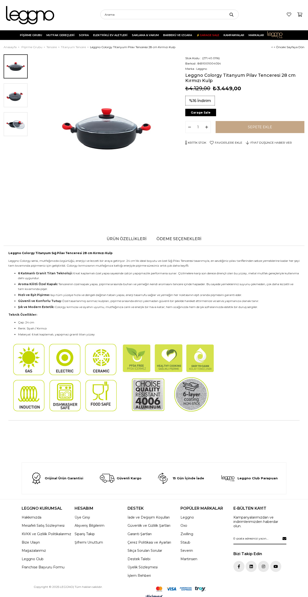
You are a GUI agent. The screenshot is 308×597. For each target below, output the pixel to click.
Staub (185, 542)
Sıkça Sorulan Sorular (145, 550)
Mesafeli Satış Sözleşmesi (43, 525)
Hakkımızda (31, 517)
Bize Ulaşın (31, 542)
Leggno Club (278, 35)
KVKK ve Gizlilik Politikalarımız (46, 534)
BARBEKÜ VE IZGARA (177, 35)
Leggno (187, 517)
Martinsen (188, 559)
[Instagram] (263, 566)
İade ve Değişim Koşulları (149, 517)
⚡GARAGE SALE (207, 35)
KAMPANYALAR (234, 35)
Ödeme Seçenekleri (178, 239)
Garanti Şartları (140, 534)
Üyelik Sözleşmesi (143, 567)
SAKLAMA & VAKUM (145, 35)
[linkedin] (251, 566)
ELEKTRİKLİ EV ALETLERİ (110, 35)
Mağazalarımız (34, 550)
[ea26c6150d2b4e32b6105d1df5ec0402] (180, 588)
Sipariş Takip (85, 534)
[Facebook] (238, 566)
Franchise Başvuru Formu (43, 567)
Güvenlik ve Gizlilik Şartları (149, 525)
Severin (186, 550)
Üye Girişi (82, 517)
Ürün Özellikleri (127, 239)
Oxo (183, 525)
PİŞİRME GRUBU (31, 35)
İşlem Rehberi (139, 575)
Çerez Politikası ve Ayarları (149, 542)
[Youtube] (275, 566)
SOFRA (84, 35)
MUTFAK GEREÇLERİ (60, 35)
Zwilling (186, 534)
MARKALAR (256, 35)
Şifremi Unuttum (89, 542)
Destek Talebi (139, 559)
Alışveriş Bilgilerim (89, 525)
